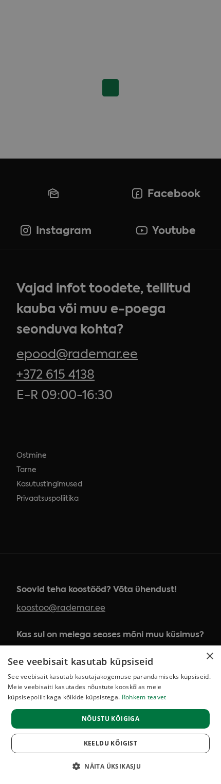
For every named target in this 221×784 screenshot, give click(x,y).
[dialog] (110, 714)
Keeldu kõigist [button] (111, 743)
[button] (110, 766)
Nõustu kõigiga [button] (111, 718)
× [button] (209, 656)
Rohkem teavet (144, 697)
